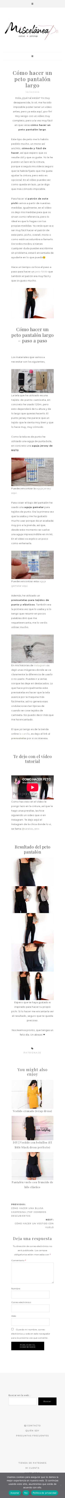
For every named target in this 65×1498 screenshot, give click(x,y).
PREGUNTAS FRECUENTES (32, 1435)
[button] (32, 3)
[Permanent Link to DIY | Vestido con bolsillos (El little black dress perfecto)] (32, 1128)
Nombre (15, 1288)
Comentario (18, 1260)
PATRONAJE (32, 1052)
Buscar (47, 1401)
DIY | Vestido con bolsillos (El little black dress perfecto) (32, 1145)
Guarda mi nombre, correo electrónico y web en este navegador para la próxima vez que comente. (30, 1333)
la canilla (24, 733)
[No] (60, 1485)
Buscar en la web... (19, 1395)
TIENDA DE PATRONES (32, 1463)
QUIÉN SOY (32, 1430)
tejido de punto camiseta (28, 399)
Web (13, 1316)
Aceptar (14, 1492)
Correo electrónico (21, 1302)
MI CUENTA (32, 1468)
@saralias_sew (30, 828)
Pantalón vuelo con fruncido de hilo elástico (32, 1185)
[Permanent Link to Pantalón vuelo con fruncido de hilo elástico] (32, 1166)
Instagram (40, 665)
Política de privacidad (45, 1492)
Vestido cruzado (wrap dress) (32, 1111)
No (26, 1492)
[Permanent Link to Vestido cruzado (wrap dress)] (32, 1094)
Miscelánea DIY (32, 31)
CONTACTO (34, 1425)
